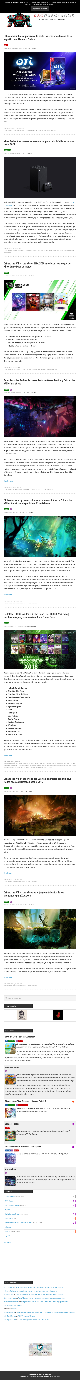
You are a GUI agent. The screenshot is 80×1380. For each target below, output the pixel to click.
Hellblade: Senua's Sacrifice (36, 764)
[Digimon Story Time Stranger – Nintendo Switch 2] (10, 1113)
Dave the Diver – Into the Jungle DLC (20, 1036)
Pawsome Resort (12, 1067)
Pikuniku (34, 369)
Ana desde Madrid (9, 1312)
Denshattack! (9, 1218)
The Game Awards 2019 (47, 489)
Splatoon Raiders (12, 1124)
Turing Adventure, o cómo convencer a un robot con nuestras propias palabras (39, 1287)
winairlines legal (8, 1294)
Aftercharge (14, 764)
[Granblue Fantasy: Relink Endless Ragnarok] (10, 1159)
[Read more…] (8, 481)
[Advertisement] (21, 1262)
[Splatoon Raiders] (10, 1136)
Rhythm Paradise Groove (12, 1214)
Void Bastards (37, 768)
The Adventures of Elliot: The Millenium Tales (18, 1223)
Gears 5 (28, 250)
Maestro (20, 1305)
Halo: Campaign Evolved (12, 1205)
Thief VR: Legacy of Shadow (26, 1316)
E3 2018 (13, 881)
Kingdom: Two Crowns (50, 764)
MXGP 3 (68, 764)
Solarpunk (8, 1227)
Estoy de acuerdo (40, 9)
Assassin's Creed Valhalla (18, 250)
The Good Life (70, 766)
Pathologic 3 (33, 766)
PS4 (6, 1150)
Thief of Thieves (17, 768)
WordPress (53, 1376)
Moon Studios (24, 130)
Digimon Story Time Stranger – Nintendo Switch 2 (25, 1101)
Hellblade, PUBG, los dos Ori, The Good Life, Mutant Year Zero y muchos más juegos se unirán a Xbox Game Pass (36, 616)
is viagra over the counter (11, 1302)
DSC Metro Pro (34, 1376)
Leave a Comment (32, 48)
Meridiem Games (15, 130)
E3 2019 (13, 603)
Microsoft (40, 250)
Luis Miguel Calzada (10, 1305)
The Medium (67, 250)
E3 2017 (13, 986)
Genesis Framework (44, 1376)
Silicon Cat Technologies (45, 1374)
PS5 (6, 1040)
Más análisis (7, 1243)
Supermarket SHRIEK (60, 766)
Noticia (22, 128)
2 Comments (29, 153)
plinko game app (9, 1287)
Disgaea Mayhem (10, 1197)
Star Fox (7, 1231)
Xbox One (6, 272)
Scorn (61, 250)
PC (10, 389)
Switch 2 (21, 1040)
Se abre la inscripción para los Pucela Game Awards (33, 1320)
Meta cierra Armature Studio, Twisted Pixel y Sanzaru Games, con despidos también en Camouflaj (46, 1312)
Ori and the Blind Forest (34, 130)
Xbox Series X (7, 150)
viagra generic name (10, 1298)
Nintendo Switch (15, 128)
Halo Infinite (33, 250)
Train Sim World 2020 (43, 369)
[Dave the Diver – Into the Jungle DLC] (10, 1049)
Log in (58, 1376)
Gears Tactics (15, 489)
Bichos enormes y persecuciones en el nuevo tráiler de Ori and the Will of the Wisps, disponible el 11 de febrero (38, 502)
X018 (42, 768)
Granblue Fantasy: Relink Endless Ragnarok (23, 1146)
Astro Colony (10, 1169)
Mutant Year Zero (61, 764)
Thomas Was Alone (27, 768)
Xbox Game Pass (53, 369)
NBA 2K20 (13, 369)
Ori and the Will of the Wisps (49, 130)
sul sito (6, 1291)
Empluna (7, 1210)
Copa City (7, 1236)
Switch (6, 45)
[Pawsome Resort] (10, 1079)
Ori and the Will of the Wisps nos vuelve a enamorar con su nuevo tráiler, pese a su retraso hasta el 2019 (37, 780)
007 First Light (9, 1201)
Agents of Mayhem (23, 764)
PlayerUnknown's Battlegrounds (46, 766)
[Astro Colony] (10, 1181)
